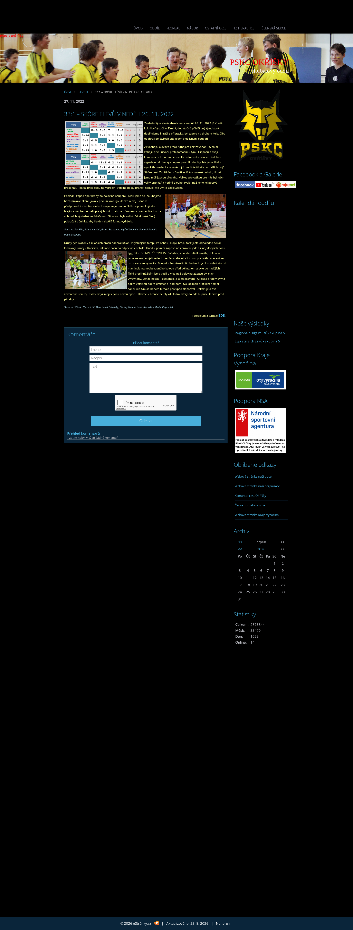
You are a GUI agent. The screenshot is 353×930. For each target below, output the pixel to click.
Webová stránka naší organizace (257, 486)
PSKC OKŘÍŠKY (11, 36)
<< (240, 542)
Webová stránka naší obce (253, 476)
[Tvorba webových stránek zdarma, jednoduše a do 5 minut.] (157, 923)
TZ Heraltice (244, 28)
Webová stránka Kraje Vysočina (257, 515)
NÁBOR (192, 28)
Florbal (173, 28)
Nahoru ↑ (223, 923)
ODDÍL (155, 28)
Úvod (138, 28)
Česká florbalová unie (250, 505)
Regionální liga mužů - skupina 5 (260, 333)
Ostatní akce (216, 28)
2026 (261, 549)
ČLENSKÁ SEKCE (273, 28)
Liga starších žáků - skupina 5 (257, 341)
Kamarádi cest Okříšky (250, 496)
